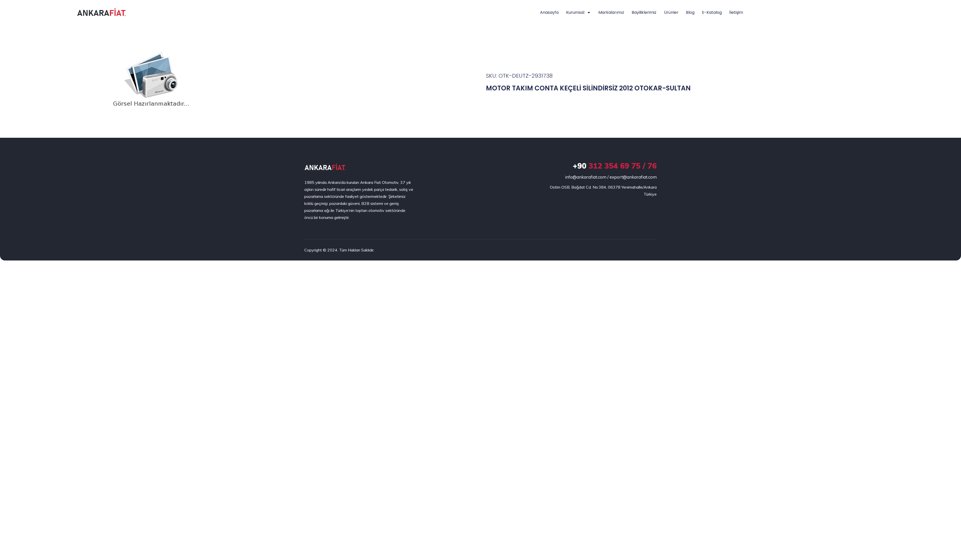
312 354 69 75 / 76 (615, 166)
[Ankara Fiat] (325, 167)
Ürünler (671, 12)
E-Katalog (712, 12)
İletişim (736, 12)
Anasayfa (549, 12)
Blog (690, 12)
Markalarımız (611, 12)
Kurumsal (575, 12)
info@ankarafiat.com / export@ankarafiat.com (611, 177)
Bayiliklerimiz (644, 12)
